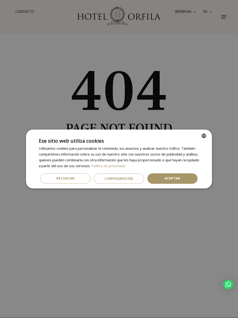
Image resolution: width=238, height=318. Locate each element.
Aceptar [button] (172, 178)
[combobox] (204, 135)
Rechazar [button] (65, 178)
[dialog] (119, 158)
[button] (228, 284)
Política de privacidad (108, 165)
